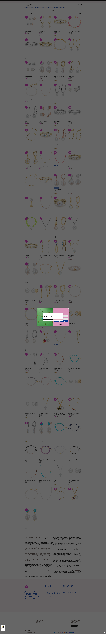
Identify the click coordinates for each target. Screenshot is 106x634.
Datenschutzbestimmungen (57, 314)
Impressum (62, 314)
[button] (104, 632)
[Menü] (4, 625)
